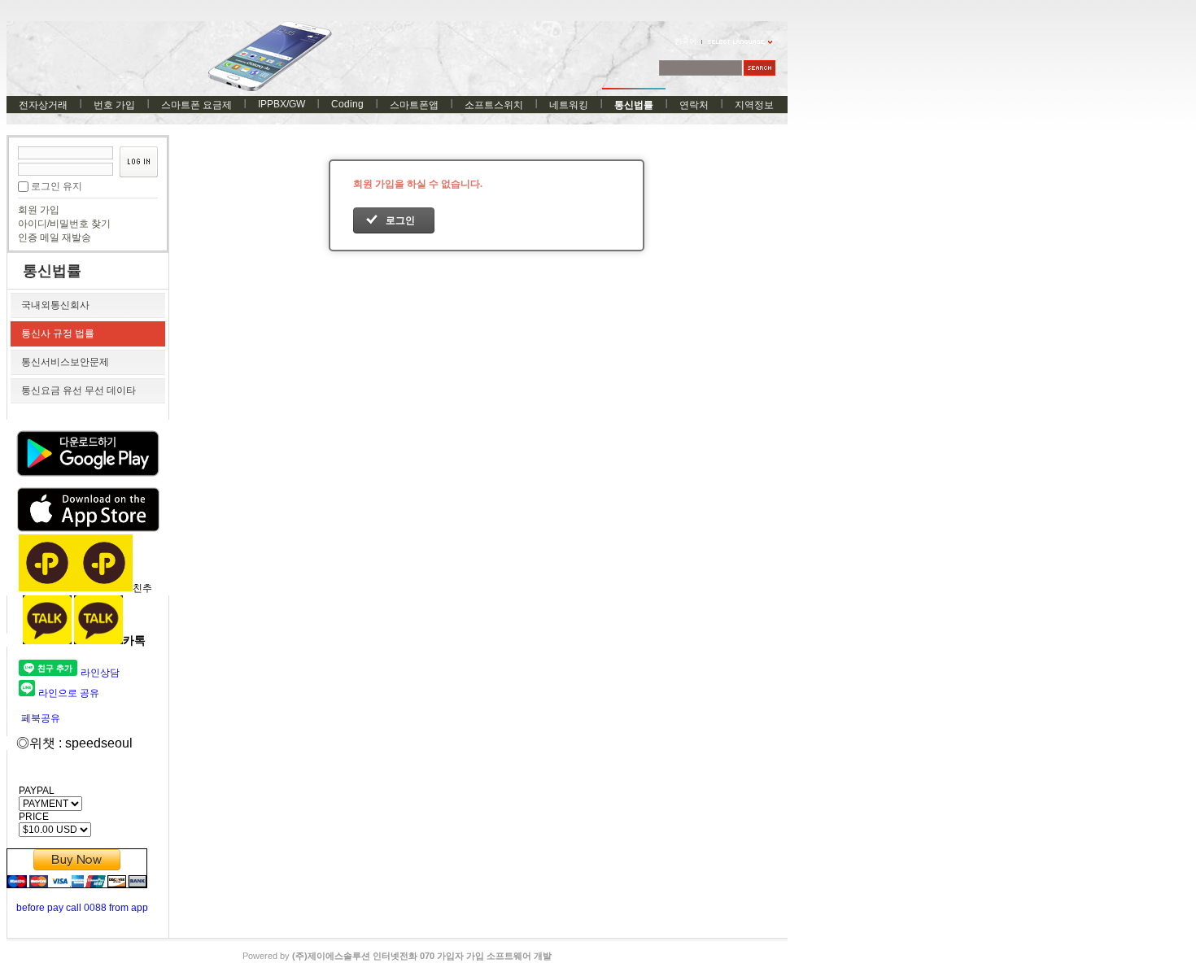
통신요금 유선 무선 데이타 (78, 390)
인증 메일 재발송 (54, 237)
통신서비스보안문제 (65, 362)
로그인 (400, 220)
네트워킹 (568, 105)
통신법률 (633, 105)
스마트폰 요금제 (196, 105)
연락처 (694, 105)
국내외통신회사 (55, 305)
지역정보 (754, 105)
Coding (347, 104)
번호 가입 (114, 105)
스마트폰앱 (414, 105)
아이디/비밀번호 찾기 (64, 223)
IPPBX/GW (281, 104)
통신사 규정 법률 (57, 333)
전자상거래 (43, 105)
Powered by (397, 956)
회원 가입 (38, 210)
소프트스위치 (494, 105)
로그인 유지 (56, 186)
